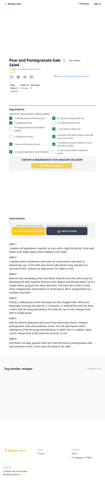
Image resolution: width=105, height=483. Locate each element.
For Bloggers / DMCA (82, 457)
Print (89, 60)
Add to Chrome (69, 231)
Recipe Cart (16, 450)
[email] (25, 77)
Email (74, 453)
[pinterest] (18, 77)
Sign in (97, 3)
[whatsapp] (31, 77)
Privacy (40, 453)
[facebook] (11, 77)
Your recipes (74, 60)
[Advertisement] (52, 32)
